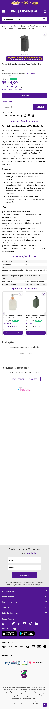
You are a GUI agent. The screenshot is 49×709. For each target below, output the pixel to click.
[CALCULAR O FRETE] (40, 107)
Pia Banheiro (23, 26)
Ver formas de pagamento (13, 90)
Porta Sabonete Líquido (38, 26)
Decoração (12, 26)
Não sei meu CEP (7, 112)
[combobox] (24, 19)
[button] (4, 314)
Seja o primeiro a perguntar (24, 379)
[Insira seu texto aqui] (24, 3)
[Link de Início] (4, 26)
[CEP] (17, 105)
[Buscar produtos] (44, 19)
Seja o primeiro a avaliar (24, 354)
